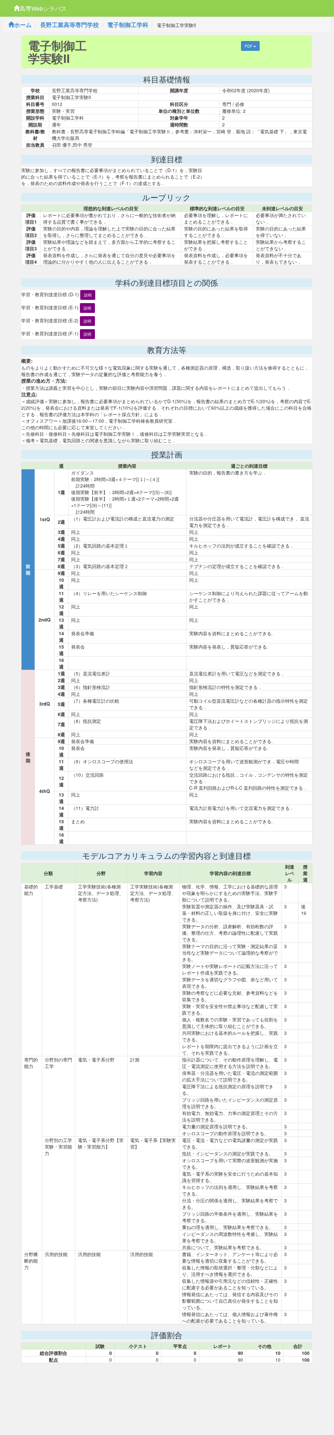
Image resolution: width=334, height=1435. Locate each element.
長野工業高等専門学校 (69, 25)
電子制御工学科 (127, 25)
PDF (249, 46)
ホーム (23, 25)
